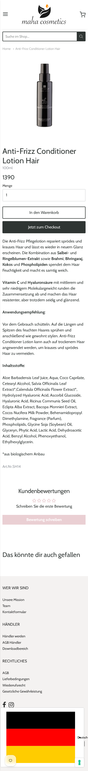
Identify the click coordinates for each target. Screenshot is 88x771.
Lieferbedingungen (16, 679)
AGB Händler (11, 642)
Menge (7, 186)
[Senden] (81, 36)
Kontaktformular (14, 612)
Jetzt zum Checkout (44, 227)
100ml (7, 168)
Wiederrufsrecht (13, 685)
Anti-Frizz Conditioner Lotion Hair (37, 49)
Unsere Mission (13, 600)
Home (6, 49)
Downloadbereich (15, 648)
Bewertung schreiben (44, 519)
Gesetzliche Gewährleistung (22, 691)
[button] (42, 737)
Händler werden (13, 636)
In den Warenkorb (44, 212)
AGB (5, 673)
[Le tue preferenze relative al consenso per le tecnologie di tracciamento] (79, 762)
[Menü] (5, 14)
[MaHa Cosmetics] (44, 14)
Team (6, 606)
